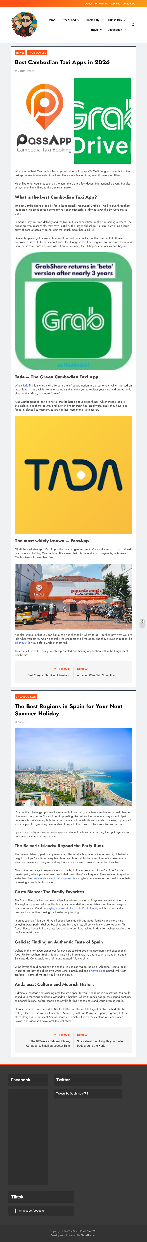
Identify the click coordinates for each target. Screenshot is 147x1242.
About (88, 3)
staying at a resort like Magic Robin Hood (72, 908)
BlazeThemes (88, 1235)
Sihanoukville (22, 643)
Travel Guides (37, 52)
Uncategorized (26, 697)
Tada (25, 385)
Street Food (68, 20)
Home (51, 20)
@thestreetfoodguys (31, 1210)
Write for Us (101, 3)
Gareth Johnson (26, 70)
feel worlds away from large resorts (54, 878)
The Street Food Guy (79, 1231)
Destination (115, 29)
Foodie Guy (92, 20)
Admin (21, 722)
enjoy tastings (96, 971)
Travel (95, 29)
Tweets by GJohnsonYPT (72, 1093)
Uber (17, 213)
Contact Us (129, 3)
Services (115, 3)
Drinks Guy (115, 20)
